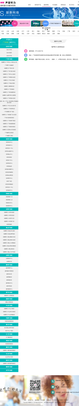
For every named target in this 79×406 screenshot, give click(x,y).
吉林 (18, 31)
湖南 (58, 33)
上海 (7, 31)
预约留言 (60, 400)
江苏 (28, 31)
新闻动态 (63, 4)
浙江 (33, 31)
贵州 (74, 31)
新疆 (53, 31)
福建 (48, 31)
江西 (18, 33)
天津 (28, 33)
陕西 (12, 33)
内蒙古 (39, 33)
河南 (63, 31)
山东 (12, 31)
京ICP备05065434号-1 (49, 402)
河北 (33, 33)
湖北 (23, 33)
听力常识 (71, 4)
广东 (58, 31)
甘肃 (7, 33)
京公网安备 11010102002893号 (62, 402)
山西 (53, 33)
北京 (2, 31)
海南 (48, 33)
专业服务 (54, 4)
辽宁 (23, 31)
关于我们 (66, 400)
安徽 (38, 31)
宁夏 (2, 33)
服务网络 (46, 4)
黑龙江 (44, 33)
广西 (69, 31)
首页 (29, 4)
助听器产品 (38, 4)
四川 (43, 31)
